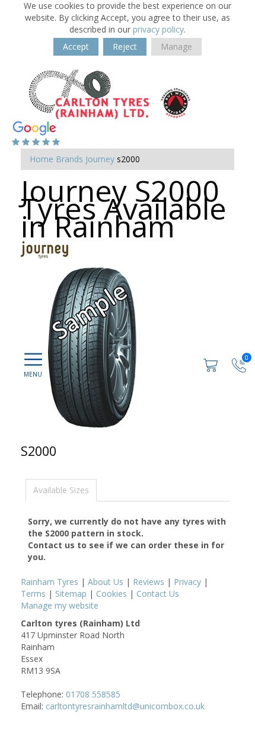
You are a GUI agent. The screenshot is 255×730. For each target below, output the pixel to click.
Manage (176, 46)
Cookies (111, 593)
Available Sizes (61, 490)
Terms (33, 593)
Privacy (187, 581)
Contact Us (157, 593)
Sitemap (71, 593)
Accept (76, 46)
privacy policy (158, 29)
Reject (125, 46)
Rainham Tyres (49, 581)
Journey (99, 159)
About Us (105, 581)
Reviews (148, 581)
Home (41, 159)
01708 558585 (93, 694)
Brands (69, 159)
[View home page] (110, 93)
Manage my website (59, 605)
